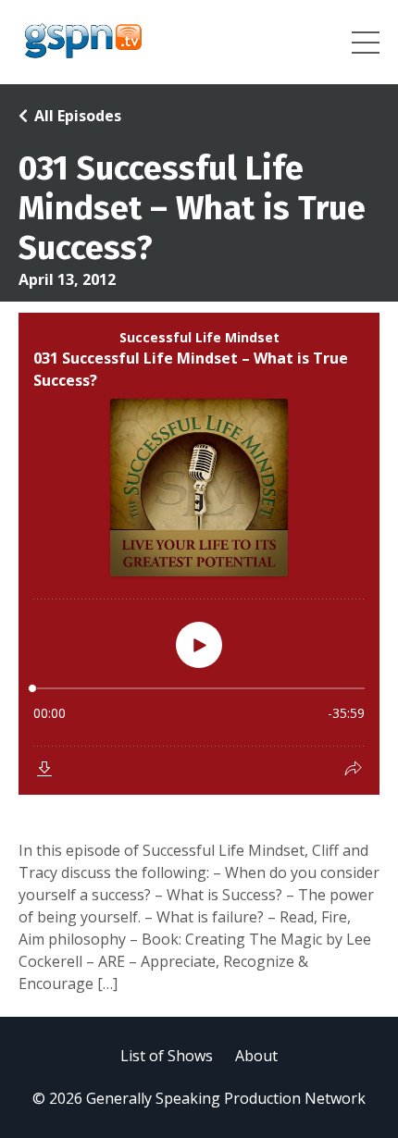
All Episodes (77, 115)
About (256, 1055)
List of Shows (166, 1055)
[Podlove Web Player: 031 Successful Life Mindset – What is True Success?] (199, 554)
